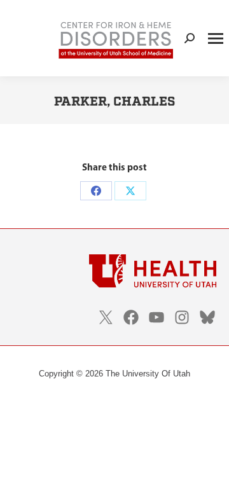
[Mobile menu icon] (215, 38)
